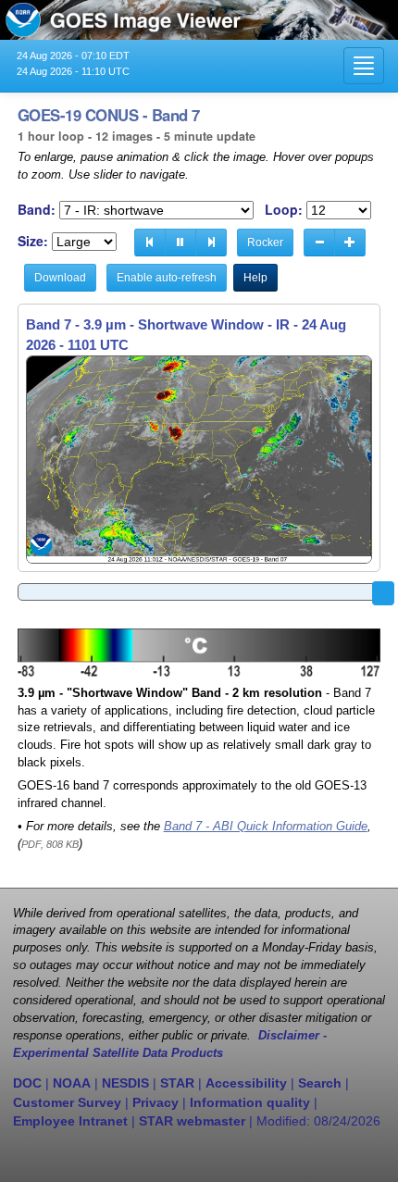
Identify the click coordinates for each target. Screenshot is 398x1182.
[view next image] (211, 242)
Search (320, 1083)
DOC (27, 1083)
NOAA (72, 1083)
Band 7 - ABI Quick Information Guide (265, 826)
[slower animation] (319, 242)
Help (255, 277)
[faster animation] (350, 242)
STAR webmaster (192, 1121)
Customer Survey (67, 1102)
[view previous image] (150, 242)
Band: (37, 210)
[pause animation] (180, 242)
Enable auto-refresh (167, 277)
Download (60, 277)
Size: (33, 241)
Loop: (284, 210)
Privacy (155, 1102)
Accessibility (246, 1083)
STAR (177, 1083)
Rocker (265, 242)
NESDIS (125, 1083)
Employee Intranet (70, 1121)
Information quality (250, 1102)
